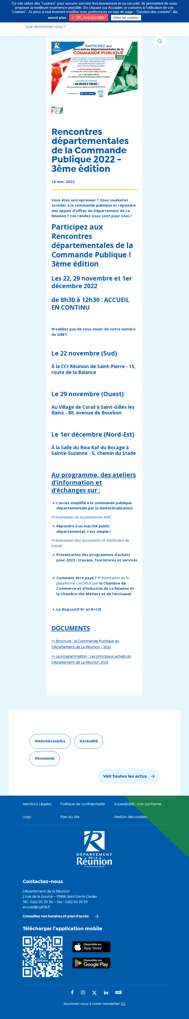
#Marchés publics (50, 741)
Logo (27, 817)
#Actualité (88, 741)
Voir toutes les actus (125, 776)
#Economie (45, 758)
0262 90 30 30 (41, 902)
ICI (123, 1003)
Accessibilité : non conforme (137, 804)
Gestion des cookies (130, 817)
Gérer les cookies (126, 17)
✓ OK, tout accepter (89, 17)
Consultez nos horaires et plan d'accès (56, 916)
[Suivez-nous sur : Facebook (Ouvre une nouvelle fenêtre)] (72, 993)
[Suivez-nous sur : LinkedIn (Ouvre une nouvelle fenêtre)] (106, 993)
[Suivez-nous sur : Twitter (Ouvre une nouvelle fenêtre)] (94, 993)
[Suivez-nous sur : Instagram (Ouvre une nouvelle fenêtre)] (83, 993)
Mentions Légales (37, 804)
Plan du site (69, 817)
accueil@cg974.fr (36, 907)
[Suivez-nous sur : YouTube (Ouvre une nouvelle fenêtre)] (118, 992)
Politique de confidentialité (82, 804)
